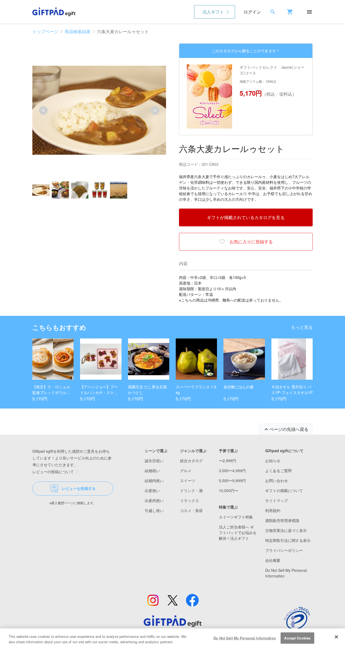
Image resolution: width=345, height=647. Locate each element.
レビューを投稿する (79, 488)
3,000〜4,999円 (232, 470)
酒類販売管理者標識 (282, 520)
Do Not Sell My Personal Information (244, 638)
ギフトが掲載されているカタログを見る (246, 217)
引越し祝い (154, 510)
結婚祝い (152, 470)
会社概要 (272, 560)
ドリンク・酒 (191, 490)
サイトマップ (276, 500)
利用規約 (272, 510)
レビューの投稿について (53, 471)
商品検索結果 (78, 31)
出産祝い (152, 490)
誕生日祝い (154, 460)
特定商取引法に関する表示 (287, 540)
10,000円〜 (228, 490)
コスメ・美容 (191, 510)
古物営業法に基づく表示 (286, 530)
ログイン (252, 12)
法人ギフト (213, 12)
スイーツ (187, 480)
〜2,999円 (227, 460)
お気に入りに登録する (251, 241)
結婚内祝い (154, 480)
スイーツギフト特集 (236, 517)
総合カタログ (191, 460)
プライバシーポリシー (284, 550)
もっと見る (302, 327)
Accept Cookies (297, 638)
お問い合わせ (276, 480)
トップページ (45, 31)
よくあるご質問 (278, 470)
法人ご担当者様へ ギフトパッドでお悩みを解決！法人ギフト (238, 532)
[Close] (336, 637)
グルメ (185, 470)
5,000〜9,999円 (232, 480)
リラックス (189, 500)
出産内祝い (154, 500)
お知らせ (272, 460)
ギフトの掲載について (284, 490)
